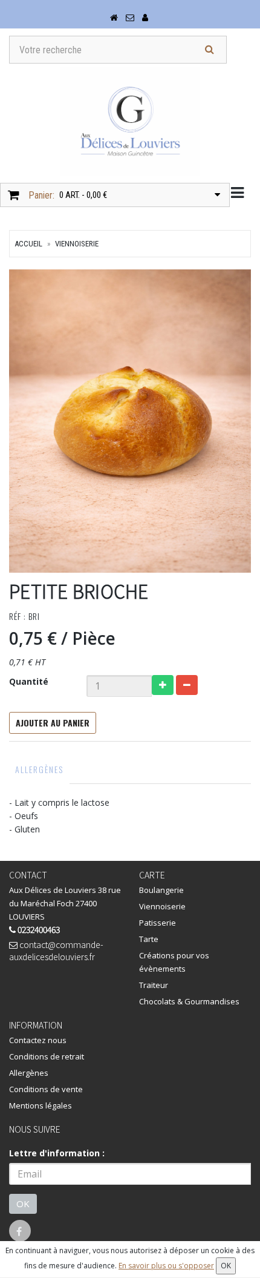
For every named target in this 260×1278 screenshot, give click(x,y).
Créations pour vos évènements (174, 962)
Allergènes (39, 769)
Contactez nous (38, 1040)
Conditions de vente (46, 1089)
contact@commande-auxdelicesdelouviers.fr (56, 950)
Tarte (148, 939)
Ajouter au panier (52, 722)
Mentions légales (40, 1105)
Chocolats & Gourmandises (189, 1001)
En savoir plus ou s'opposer (166, 1265)
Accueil (28, 243)
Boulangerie (161, 889)
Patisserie (157, 922)
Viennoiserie (77, 243)
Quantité (28, 681)
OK (23, 1203)
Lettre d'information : (57, 1153)
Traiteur (153, 985)
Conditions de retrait (46, 1056)
